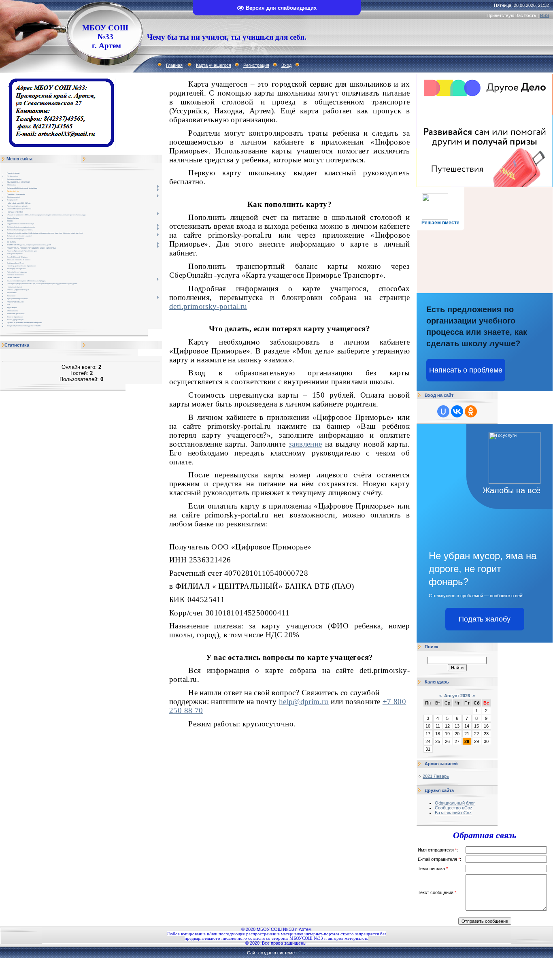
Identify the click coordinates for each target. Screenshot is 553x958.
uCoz (301, 952)
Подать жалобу (484, 619)
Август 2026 (457, 695)
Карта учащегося (213, 65)
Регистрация (256, 65)
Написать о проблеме (465, 370)
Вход (286, 65)
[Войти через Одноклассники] (471, 411)
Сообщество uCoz (453, 807)
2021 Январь (436, 776)
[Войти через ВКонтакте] (457, 411)
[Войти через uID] (443, 411)
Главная (174, 65)
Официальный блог (455, 802)
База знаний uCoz (453, 812)
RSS (544, 15)
